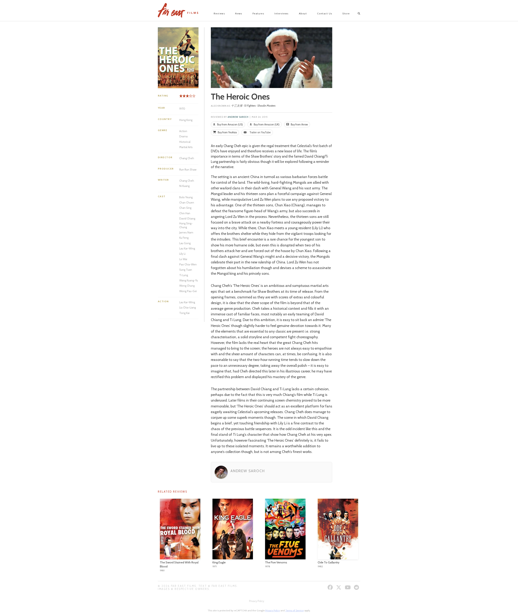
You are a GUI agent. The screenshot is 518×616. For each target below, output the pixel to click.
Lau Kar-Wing (187, 248)
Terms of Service (294, 610)
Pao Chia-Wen (188, 264)
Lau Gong (185, 243)
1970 (182, 108)
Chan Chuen (186, 202)
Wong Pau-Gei (188, 291)
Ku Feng (184, 237)
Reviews (219, 13)
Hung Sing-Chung (186, 225)
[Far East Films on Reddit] (357, 587)
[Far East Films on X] (339, 587)
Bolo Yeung (186, 197)
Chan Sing (185, 207)
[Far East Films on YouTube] (348, 587)
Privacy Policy (256, 601)
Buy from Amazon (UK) (266, 124)
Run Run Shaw (187, 169)
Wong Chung (187, 285)
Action (183, 131)
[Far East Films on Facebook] (331, 587)
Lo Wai (183, 259)
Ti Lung (183, 275)
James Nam (186, 232)
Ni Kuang (184, 186)
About (303, 13)
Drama (183, 136)
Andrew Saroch (238, 117)
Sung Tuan (185, 269)
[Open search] (355, 13)
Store (346, 13)
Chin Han (184, 213)
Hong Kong (185, 120)
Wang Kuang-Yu (188, 280)
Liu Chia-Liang (187, 307)
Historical (184, 141)
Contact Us (324, 13)
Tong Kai (184, 313)
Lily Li (182, 253)
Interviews (281, 13)
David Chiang (187, 218)
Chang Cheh (186, 158)
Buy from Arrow (299, 124)
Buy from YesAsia (227, 132)
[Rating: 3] (184, 97)
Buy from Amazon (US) (230, 124)
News (238, 13)
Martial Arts (186, 147)
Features (258, 13)
